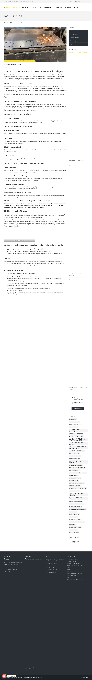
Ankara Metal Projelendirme (76, 160)
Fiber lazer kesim (80, 467)
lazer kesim (73, 475)
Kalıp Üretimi (70, 571)
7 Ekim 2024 (8, 67)
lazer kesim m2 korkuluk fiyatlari (76, 483)
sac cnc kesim (72, 524)
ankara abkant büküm (74, 421)
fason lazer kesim (75, 465)
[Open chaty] (4, 676)
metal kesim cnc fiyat (74, 490)
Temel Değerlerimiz (75, 41)
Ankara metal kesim (76, 436)
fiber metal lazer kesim (74, 470)
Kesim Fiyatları (74, 34)
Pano (68, 577)
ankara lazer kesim (76, 430)
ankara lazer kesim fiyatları (76, 433)
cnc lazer (45, 96)
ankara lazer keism (73, 427)
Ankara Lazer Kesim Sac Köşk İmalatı (78, 387)
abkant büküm (72, 419)
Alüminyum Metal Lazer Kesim (74, 563)
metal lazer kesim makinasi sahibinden (77, 509)
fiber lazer (71, 467)
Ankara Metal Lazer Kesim (75, 274)
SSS (71, 1)
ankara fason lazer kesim (74, 424)
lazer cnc (84, 472)
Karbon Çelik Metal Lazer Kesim (74, 573)
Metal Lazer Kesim (29, 60)
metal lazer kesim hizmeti (75, 506)
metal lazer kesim (76, 494)
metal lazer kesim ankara (75, 498)
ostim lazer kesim (73, 516)
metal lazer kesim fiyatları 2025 (76, 504)
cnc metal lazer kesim (76, 462)
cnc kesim (72, 450)
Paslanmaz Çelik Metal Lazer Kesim (75, 579)
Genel (68, 567)
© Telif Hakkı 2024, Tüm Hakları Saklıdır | (13, 677)
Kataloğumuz (75, 541)
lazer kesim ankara (75, 478)
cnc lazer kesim (80, 450)
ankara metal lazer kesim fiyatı (77, 447)
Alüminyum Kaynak (71, 561)
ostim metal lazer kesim (74, 519)
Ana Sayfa (72, 31)
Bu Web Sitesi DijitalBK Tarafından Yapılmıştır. (32, 677)
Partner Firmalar (74, 37)
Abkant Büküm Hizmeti (72, 559)
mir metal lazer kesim (74, 514)
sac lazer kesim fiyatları (75, 527)
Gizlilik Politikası (84, 677)
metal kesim (83, 488)
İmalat (68, 569)
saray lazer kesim (73, 529)
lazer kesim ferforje (73, 480)
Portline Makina (77, 1)
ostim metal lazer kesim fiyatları (76, 522)
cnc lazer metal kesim (12, 65)
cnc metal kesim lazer (74, 458)
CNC (7, 78)
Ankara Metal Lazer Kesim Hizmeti (14, 60)
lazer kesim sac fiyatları (74, 485)
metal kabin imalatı (73, 488)
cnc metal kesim (74, 456)
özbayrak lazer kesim (74, 532)
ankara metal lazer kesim (77, 439)
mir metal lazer (72, 511)
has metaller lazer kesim (74, 472)
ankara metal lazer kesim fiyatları (76, 443)
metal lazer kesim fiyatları (75, 501)
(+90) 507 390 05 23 (78, 408)
